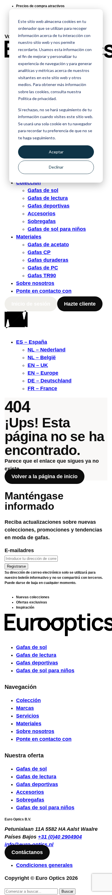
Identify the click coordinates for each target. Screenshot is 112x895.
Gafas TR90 (42, 275)
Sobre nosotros (35, 283)
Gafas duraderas (48, 260)
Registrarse (16, 566)
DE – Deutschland (50, 381)
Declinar (56, 167)
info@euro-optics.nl (29, 844)
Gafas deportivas (48, 206)
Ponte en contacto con (44, 291)
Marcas (25, 708)
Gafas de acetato (48, 244)
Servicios (27, 716)
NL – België (42, 357)
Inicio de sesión (30, 304)
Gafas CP (39, 252)
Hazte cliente (80, 304)
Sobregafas (42, 221)
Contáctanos (27, 852)
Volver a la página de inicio (44, 476)
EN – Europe (43, 373)
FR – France (42, 388)
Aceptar (56, 151)
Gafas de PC (43, 268)
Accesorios (41, 213)
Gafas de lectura (48, 198)
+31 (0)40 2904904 (60, 837)
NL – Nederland (46, 350)
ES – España (31, 342)
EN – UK (38, 365)
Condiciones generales (44, 865)
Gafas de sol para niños (57, 229)
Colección (28, 700)
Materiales (28, 237)
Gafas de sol (43, 190)
